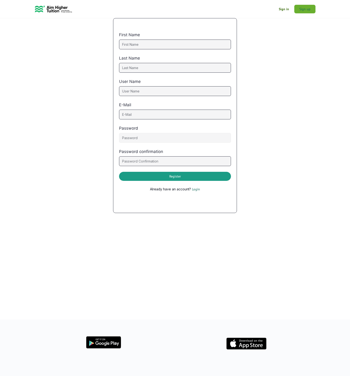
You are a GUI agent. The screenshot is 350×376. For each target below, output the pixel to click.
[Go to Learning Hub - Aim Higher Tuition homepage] (54, 8)
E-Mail (125, 104)
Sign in (284, 9)
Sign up (304, 9)
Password (128, 128)
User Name (130, 81)
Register (175, 176)
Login (196, 189)
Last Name (129, 58)
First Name (129, 34)
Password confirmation (141, 151)
